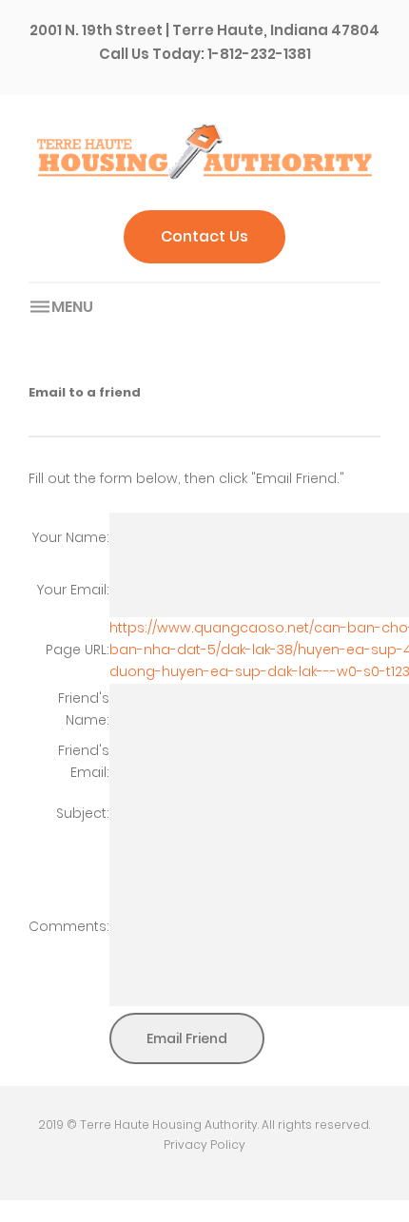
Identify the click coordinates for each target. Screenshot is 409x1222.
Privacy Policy (204, 1144)
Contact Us (204, 236)
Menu (72, 307)
